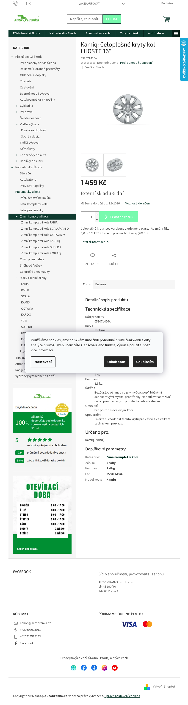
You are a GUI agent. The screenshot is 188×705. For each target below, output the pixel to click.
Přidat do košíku (121, 217)
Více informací (42, 350)
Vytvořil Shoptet (164, 686)
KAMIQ (25, 302)
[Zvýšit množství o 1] (97, 214)
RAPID (25, 290)
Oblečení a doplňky (33, 75)
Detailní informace (93, 242)
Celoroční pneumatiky (35, 272)
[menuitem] (26, 33)
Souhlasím (145, 361)
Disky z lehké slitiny (33, 278)
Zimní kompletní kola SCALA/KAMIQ (45, 228)
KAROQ (26, 314)
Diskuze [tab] (100, 284)
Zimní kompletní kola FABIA (39, 222)
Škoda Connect (30, 118)
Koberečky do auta (33, 155)
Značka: (94, 67)
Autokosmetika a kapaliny (37, 99)
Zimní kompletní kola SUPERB (41, 247)
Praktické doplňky (33, 130)
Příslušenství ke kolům (35, 198)
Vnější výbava (29, 142)
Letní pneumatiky (31, 210)
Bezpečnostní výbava (35, 93)
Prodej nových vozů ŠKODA (79, 658)
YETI (24, 321)
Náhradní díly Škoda (28, 167)
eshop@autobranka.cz (35, 623)
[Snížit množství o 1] (97, 219)
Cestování (27, 87)
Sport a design (31, 136)
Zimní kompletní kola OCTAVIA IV (43, 235)
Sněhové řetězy (31, 265)
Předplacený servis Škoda (38, 63)
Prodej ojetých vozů (114, 658)
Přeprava (26, 112)
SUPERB (26, 327)
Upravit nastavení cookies (122, 696)
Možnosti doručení (137, 203)
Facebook (27, 643)
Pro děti (25, 81)
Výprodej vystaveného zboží (35, 376)
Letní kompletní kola (33, 204)
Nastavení (43, 361)
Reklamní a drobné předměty (40, 69)
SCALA (25, 296)
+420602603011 (30, 630)
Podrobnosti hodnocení (136, 63)
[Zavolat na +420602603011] (20, 3)
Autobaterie (28, 179)
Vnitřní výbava (29, 124)
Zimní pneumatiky (32, 259)
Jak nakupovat (89, 4)
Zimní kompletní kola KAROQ (40, 241)
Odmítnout (116, 361)
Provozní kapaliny (32, 186)
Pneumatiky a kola (27, 192)
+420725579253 (30, 636)
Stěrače (25, 173)
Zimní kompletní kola (34, 216)
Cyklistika (26, 106)
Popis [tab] (87, 284)
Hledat (111, 19)
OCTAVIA (27, 308)
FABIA (25, 284)
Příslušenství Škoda (28, 57)
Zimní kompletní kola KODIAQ (41, 253)
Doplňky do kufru (31, 161)
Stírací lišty (27, 149)
